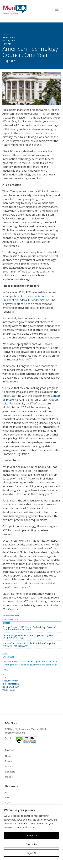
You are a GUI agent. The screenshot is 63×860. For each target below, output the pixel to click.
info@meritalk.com (15, 732)
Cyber (8, 802)
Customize (31, 844)
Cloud (8, 797)
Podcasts (10, 771)
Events (8, 761)
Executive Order (10, 680)
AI (6, 792)
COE (4, 677)
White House (8, 689)
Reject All (31, 853)
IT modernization (10, 683)
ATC (4, 674)
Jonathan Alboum (10, 686)
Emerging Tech (10, 619)
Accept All (31, 835)
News (8, 756)
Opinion (9, 766)
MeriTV (9, 776)
